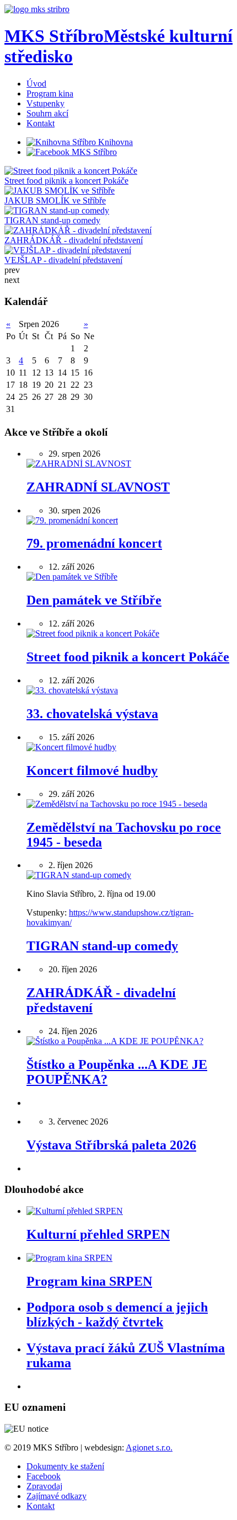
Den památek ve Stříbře (93, 600)
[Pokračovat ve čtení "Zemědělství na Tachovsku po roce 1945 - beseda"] (116, 804)
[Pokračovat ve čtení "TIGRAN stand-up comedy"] (78, 875)
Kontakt (40, 1506)
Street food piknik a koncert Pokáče (66, 180)
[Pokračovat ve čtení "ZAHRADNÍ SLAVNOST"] (78, 463)
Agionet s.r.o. (149, 1447)
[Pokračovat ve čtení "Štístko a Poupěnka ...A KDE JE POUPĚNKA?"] (114, 1041)
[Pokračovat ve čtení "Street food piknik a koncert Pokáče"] (92, 633)
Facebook (43, 1476)
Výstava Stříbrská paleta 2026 (111, 1145)
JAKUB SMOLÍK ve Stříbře (55, 200)
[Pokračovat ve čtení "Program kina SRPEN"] (69, 1257)
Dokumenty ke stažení (65, 1466)
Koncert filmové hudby (92, 770)
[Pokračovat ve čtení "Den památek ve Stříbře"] (71, 576)
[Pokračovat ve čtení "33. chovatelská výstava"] (72, 690)
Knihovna (114, 142)
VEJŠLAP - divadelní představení (63, 260)
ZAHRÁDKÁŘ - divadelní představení (73, 240)
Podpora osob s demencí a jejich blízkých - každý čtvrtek (117, 1314)
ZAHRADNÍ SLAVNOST (98, 487)
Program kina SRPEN (89, 1281)
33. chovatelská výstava (92, 714)
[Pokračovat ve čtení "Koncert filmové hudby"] (71, 747)
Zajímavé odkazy (56, 1496)
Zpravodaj (44, 1486)
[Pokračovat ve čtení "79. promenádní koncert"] (72, 520)
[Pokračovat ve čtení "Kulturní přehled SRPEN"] (74, 1211)
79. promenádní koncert (94, 543)
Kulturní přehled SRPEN (98, 1234)
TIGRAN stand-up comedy (52, 220)
